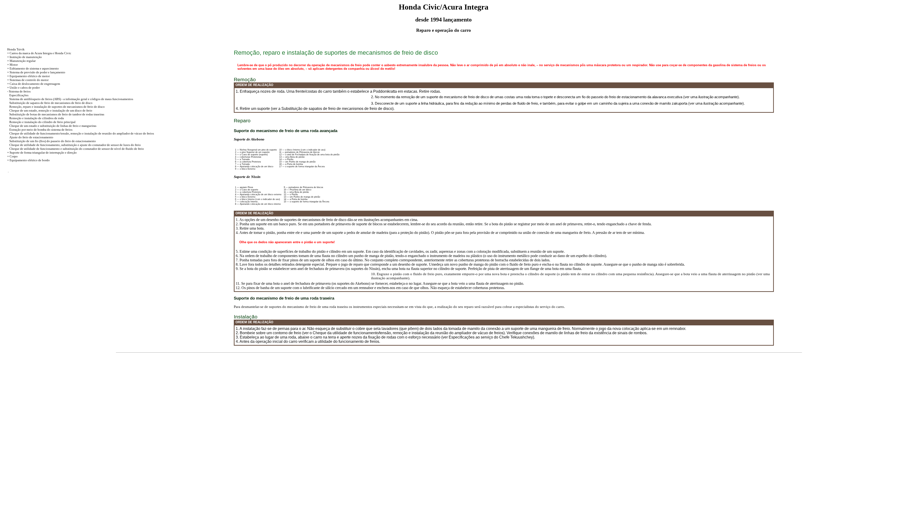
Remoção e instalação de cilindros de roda (36, 118)
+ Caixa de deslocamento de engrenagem (33, 84)
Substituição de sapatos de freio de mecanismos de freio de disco (51, 103)
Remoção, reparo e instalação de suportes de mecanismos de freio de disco (57, 106)
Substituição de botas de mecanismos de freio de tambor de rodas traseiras (56, 114)
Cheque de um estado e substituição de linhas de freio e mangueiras (52, 126)
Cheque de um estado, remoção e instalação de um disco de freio (50, 110)
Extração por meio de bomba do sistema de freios (40, 129)
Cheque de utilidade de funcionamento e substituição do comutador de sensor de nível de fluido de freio (76, 148)
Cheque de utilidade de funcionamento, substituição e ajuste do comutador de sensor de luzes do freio (75, 145)
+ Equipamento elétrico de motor (28, 76)
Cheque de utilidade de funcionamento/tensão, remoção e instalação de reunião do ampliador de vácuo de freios (81, 133)
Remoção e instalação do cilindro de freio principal (42, 122)
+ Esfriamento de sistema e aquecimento (33, 68)
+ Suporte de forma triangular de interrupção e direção (42, 152)
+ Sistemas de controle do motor (28, 80)
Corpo (14, 156)
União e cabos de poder (25, 87)
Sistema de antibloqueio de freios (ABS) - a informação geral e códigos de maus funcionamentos (71, 99)
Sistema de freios (20, 91)
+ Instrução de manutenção (24, 57)
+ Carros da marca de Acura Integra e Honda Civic (39, 53)
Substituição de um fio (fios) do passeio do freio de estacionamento (52, 141)
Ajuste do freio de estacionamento (31, 137)
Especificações (18, 95)
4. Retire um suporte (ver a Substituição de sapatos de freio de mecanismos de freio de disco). (315, 109)
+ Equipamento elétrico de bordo (28, 160)
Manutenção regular (23, 61)
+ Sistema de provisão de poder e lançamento (36, 72)
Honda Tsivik (16, 49)
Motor (14, 64)
